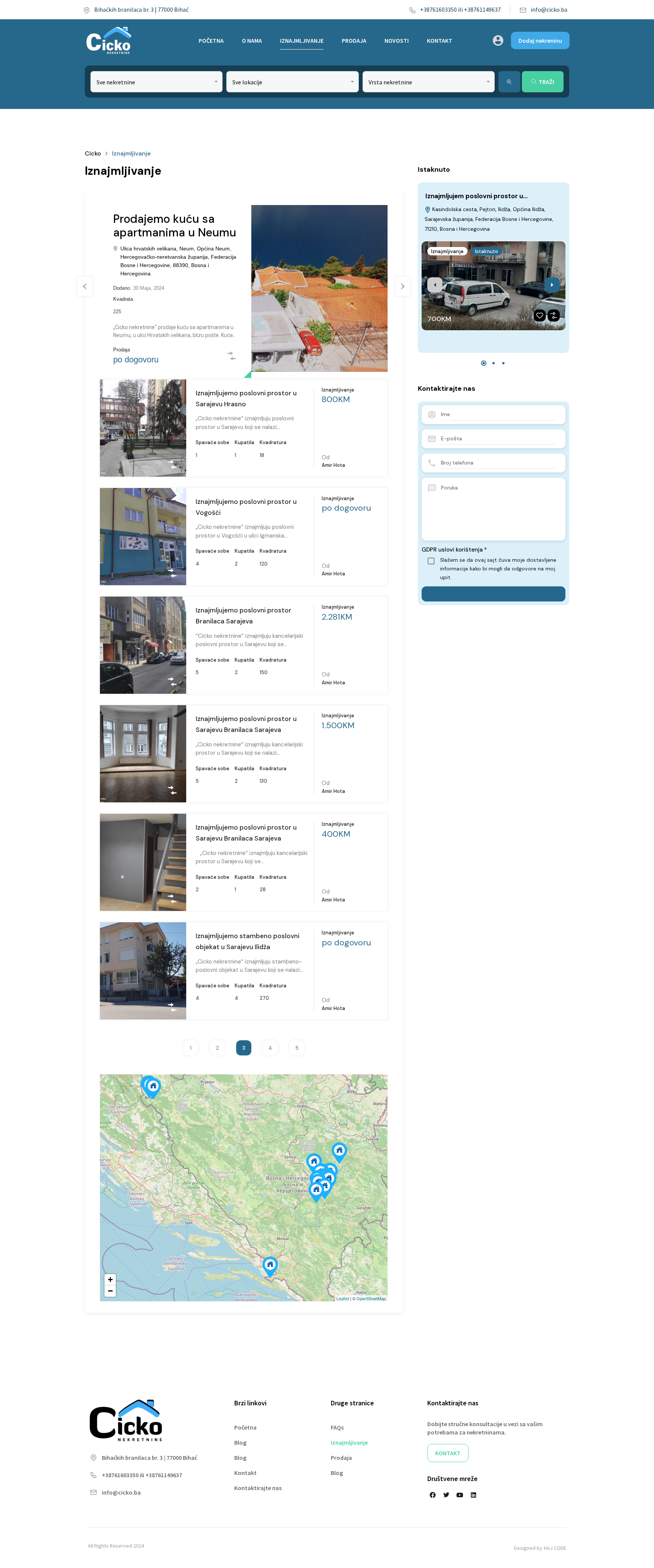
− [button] (110, 1291)
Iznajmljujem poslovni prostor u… (476, 196)
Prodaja (341, 1457)
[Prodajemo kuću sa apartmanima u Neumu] (270, 1267)
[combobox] (156, 81)
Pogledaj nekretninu (143, 455)
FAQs (337, 1427)
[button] (483, 363)
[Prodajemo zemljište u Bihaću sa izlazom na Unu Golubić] (153, 1089)
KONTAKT (439, 40)
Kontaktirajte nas (258, 1488)
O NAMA (252, 40)
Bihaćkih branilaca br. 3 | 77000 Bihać (141, 9)
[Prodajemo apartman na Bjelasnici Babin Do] (316, 1192)
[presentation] (434, 284)
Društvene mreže (452, 1478)
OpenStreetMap (371, 1298)
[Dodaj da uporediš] (554, 315)
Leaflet (342, 1298)
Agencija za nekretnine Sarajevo (182, 380)
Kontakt (245, 1472)
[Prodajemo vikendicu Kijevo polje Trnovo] (325, 1189)
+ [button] (110, 1279)
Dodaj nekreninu (540, 40)
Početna (245, 1427)
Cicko (93, 153)
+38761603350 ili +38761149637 (460, 9)
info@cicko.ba (549, 9)
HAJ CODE (555, 1548)
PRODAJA (354, 40)
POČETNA (211, 40)
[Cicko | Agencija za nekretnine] (108, 40)
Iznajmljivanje (447, 251)
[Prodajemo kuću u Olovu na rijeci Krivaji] (339, 1153)
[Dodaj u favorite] (540, 315)
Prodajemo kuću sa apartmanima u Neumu (174, 225)
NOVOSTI (397, 40)
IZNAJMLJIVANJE (302, 40)
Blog (240, 1442)
